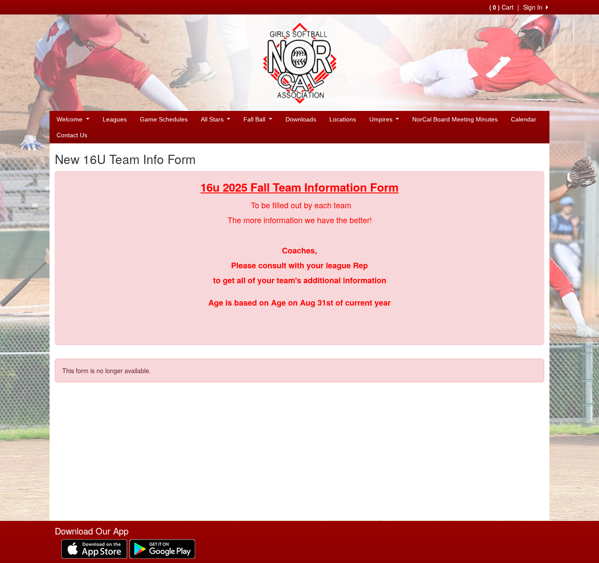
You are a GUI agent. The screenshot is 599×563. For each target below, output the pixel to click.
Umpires (381, 119)
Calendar (523, 119)
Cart (501, 7)
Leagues (115, 119)
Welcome (70, 119)
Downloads (300, 119)
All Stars (213, 119)
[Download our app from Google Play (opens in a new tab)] (162, 548)
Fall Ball (255, 119)
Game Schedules (164, 119)
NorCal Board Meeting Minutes (455, 119)
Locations (342, 119)
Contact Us (72, 135)
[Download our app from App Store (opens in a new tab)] (94, 548)
